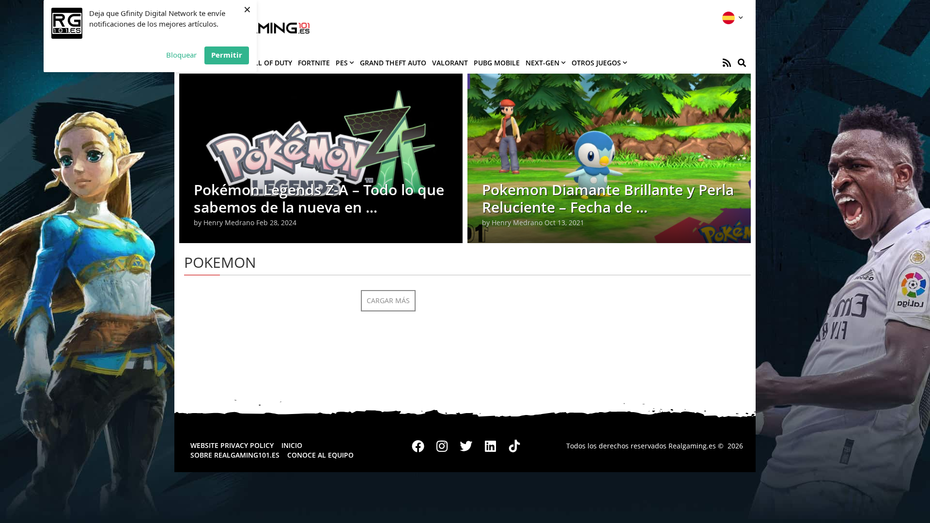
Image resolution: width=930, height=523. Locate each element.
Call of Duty (269, 62)
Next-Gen (542, 62)
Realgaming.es (692, 445)
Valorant (450, 62)
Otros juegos (596, 62)
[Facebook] (418, 446)
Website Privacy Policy (232, 445)
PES (342, 62)
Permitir (226, 55)
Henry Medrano (228, 222)
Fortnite (314, 62)
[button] (742, 63)
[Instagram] (442, 446)
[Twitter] (466, 446)
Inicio (291, 445)
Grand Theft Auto (393, 62)
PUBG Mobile (497, 62)
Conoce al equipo (320, 455)
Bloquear (181, 55)
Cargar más (388, 300)
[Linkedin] (490, 446)
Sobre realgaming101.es (234, 455)
